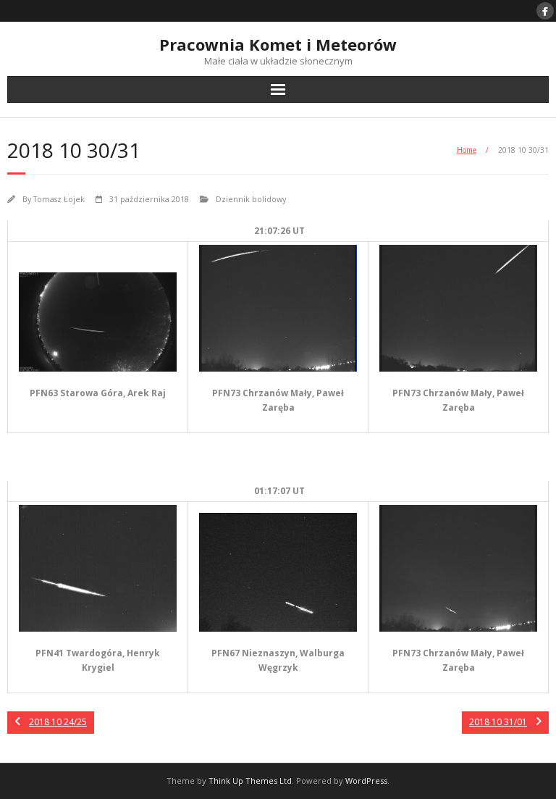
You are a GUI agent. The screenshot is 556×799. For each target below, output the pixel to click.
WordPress (366, 780)
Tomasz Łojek (59, 198)
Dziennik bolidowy (251, 198)
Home (466, 150)
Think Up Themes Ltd (250, 780)
